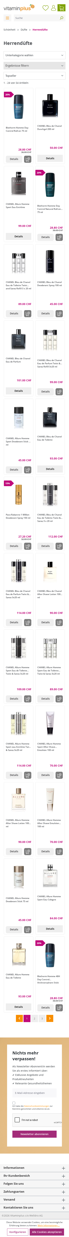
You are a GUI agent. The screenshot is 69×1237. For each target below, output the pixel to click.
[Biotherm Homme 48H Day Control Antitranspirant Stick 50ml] (50, 955)
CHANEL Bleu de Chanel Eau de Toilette (49, 438)
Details (14, 159)
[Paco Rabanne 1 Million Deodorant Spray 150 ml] (18, 495)
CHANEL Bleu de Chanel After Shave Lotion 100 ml (49, 594)
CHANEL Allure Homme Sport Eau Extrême (17, 206)
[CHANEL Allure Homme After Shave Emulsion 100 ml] (50, 800)
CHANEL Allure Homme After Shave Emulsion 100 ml (49, 823)
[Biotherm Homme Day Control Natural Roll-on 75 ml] (50, 185)
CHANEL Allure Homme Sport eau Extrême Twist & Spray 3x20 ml (18, 746)
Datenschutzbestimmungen (36, 1106)
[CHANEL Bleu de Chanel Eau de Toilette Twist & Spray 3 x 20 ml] (50, 495)
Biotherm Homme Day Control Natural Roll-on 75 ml (49, 208)
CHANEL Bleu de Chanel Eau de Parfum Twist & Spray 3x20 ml (18, 594)
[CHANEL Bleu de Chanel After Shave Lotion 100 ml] (50, 571)
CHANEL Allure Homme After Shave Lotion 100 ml (17, 823)
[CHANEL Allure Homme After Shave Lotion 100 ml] (18, 800)
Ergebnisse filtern (17, 66)
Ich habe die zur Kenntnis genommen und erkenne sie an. (32, 1107)
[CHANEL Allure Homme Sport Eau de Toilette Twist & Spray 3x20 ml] (18, 647)
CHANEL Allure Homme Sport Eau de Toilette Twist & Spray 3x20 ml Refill (49, 670)
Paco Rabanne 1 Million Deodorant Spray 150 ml (18, 516)
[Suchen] (61, 17)
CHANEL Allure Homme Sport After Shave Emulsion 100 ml (49, 746)
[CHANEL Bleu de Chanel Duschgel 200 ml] (50, 106)
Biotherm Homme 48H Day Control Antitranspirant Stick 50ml (48, 979)
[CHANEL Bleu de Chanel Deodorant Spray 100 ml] (50, 262)
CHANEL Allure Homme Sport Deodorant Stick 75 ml (18, 441)
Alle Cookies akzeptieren (47, 1232)
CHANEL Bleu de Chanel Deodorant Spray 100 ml (49, 284)
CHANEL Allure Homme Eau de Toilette (17, 976)
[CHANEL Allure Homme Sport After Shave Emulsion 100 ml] (50, 724)
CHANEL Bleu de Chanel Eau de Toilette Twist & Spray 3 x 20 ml (49, 517)
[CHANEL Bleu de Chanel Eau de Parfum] (18, 338)
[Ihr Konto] (54, 8)
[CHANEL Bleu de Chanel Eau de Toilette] (50, 416)
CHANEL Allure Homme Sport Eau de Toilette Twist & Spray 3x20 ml (17, 670)
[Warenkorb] (61, 7)
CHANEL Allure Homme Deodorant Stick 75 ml (17, 900)
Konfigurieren (17, 1232)
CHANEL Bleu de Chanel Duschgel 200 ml (49, 127)
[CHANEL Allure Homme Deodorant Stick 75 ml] (18, 877)
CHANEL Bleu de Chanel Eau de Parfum (18, 360)
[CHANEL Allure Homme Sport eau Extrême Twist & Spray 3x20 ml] (18, 724)
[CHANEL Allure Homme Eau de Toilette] (18, 954)
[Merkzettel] (46, 7)
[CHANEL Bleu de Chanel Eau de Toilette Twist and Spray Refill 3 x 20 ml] (18, 262)
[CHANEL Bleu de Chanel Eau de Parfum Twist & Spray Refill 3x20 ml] (50, 339)
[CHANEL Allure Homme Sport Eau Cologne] (50, 876)
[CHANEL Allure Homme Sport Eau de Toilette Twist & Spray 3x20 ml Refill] (50, 647)
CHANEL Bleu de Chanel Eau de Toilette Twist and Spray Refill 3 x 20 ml (18, 285)
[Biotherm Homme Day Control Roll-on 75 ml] (18, 107)
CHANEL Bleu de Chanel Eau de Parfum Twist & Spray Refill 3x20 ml (49, 363)
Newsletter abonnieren (34, 1134)
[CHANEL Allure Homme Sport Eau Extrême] (18, 184)
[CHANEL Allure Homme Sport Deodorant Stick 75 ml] (18, 417)
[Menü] (7, 17)
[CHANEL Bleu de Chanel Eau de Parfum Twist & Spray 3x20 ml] (18, 571)
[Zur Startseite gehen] (19, 7)
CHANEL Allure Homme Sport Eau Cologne (49, 898)
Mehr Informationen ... (49, 1225)
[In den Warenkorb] (27, 159)
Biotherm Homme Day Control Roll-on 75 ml (17, 129)
